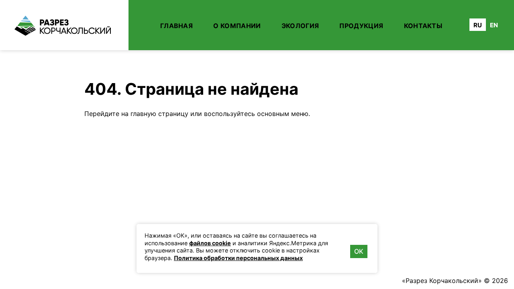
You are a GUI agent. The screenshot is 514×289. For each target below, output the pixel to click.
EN (494, 25)
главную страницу (159, 114)
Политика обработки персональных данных (238, 257)
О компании (237, 26)
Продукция (361, 26)
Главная (176, 26)
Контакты (423, 26)
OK (358, 251)
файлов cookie (210, 243)
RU (477, 25)
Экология (300, 26)
